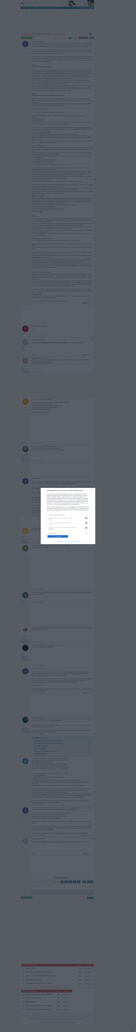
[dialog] (68, 516)
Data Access (68, 541)
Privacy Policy (76, 541)
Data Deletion (60, 541)
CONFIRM (57, 536)
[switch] (85, 518)
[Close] (92, 490)
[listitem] (68, 515)
